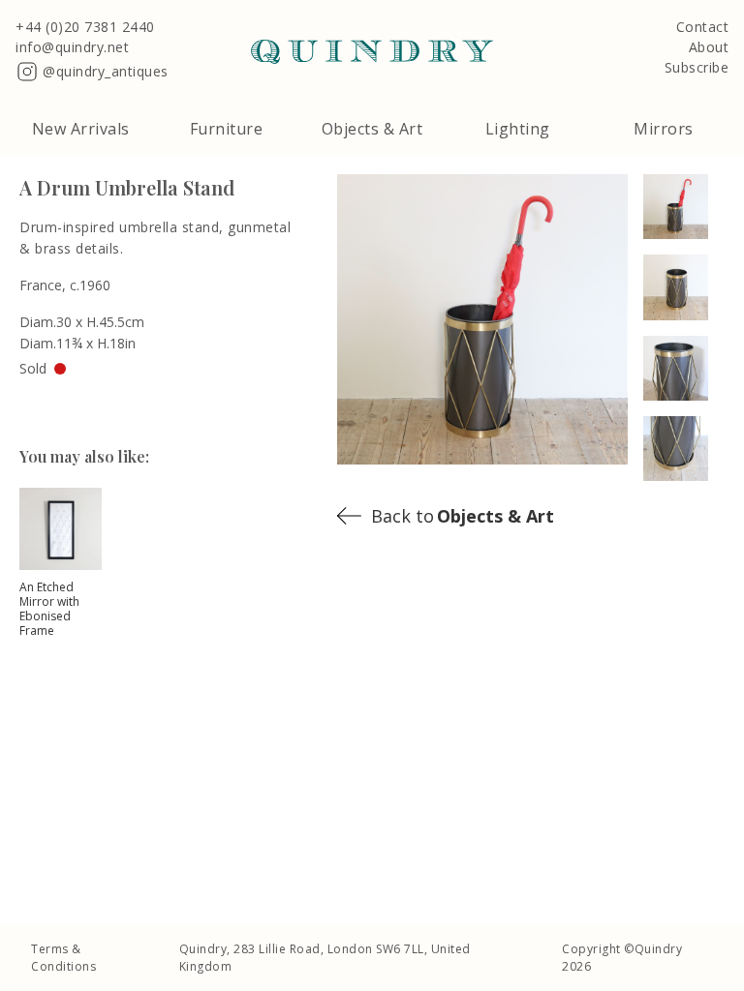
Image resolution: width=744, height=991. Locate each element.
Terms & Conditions (63, 958)
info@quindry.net (72, 48)
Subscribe (697, 68)
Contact (702, 27)
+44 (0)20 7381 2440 (85, 27)
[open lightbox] (684, 206)
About (709, 48)
